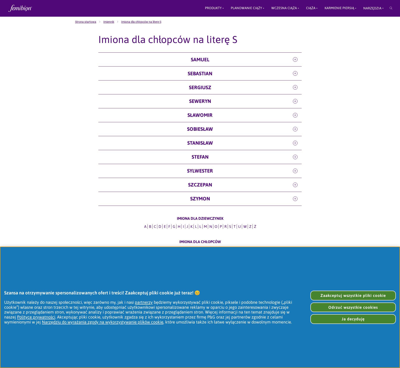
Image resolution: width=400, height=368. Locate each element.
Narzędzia (372, 8)
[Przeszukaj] (391, 8)
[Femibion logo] (50, 8)
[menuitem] (89, 21)
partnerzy (144, 302)
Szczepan (200, 185)
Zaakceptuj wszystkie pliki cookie (353, 295)
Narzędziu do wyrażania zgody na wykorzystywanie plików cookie (102, 322)
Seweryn (200, 101)
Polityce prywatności (36, 317)
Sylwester (200, 171)
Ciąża (310, 8)
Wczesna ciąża (284, 8)
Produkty (213, 8)
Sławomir (200, 115)
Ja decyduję (353, 319)
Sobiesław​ (200, 129)
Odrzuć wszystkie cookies (353, 307)
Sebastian (200, 73)
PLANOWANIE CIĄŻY (246, 8)
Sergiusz (200, 87)
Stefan (200, 157)
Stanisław (200, 143)
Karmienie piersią (339, 8)
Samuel (200, 59)
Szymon (200, 198)
